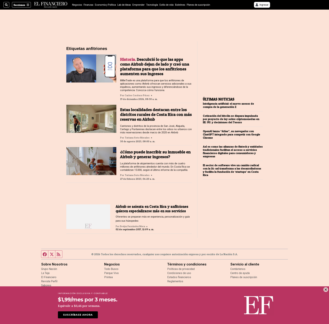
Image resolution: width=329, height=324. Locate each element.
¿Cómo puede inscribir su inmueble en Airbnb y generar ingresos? (155, 154)
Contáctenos (237, 269)
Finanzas (88, 5)
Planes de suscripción (198, 5)
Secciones (19, 4)
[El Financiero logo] (51, 5)
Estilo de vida (167, 5)
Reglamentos (175, 281)
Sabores (46, 285)
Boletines (180, 5)
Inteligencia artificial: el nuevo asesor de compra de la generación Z (228, 105)
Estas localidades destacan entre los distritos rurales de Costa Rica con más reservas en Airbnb (156, 114)
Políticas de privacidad (181, 269)
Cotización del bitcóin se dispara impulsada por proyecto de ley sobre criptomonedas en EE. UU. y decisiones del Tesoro (231, 119)
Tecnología (152, 5)
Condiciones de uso (179, 273)
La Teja (45, 273)
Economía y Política (105, 5)
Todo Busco (111, 269)
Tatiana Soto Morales (137, 137)
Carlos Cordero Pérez (137, 95)
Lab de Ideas (124, 5)
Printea (108, 277)
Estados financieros (179, 277)
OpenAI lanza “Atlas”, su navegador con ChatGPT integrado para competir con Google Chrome (231, 134)
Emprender (138, 5)
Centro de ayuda (240, 273)
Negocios (77, 5)
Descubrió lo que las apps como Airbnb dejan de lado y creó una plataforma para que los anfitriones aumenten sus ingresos (154, 66)
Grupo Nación (49, 269)
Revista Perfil (49, 281)
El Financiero (48, 277)
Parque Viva (111, 273)
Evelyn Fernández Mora (132, 226)
